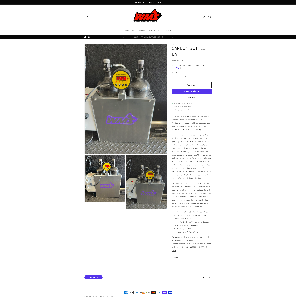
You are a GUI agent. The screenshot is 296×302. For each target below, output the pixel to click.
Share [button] (176, 257)
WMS (90, 296)
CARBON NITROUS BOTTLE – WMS (186, 129)
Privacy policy (110, 296)
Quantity (174, 72)
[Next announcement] (210, 2)
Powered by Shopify (98, 296)
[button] (86, 16)
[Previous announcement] (85, 2)
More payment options (192, 97)
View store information (182, 110)
